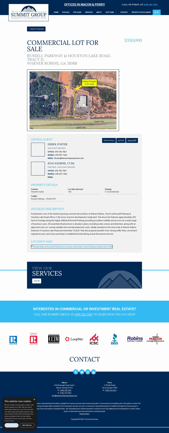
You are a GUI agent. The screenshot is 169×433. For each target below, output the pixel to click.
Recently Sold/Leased (141, 12)
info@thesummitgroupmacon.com (64, 396)
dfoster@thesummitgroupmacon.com (69, 158)
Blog (157, 12)
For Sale (65, 12)
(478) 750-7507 (151, 4)
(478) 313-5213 (110, 390)
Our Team (110, 12)
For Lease (77, 12)
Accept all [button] (11, 425)
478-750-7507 (61, 152)
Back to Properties (37, 29)
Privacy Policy (84, 414)
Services (89, 12)
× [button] (34, 399)
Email (122, 140)
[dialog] (19, 414)
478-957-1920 (61, 174)
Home (56, 12)
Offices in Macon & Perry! (84, 4)
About (99, 12)
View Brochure (109, 140)
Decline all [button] (27, 425)
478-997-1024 (61, 155)
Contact (124, 12)
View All (37, 281)
